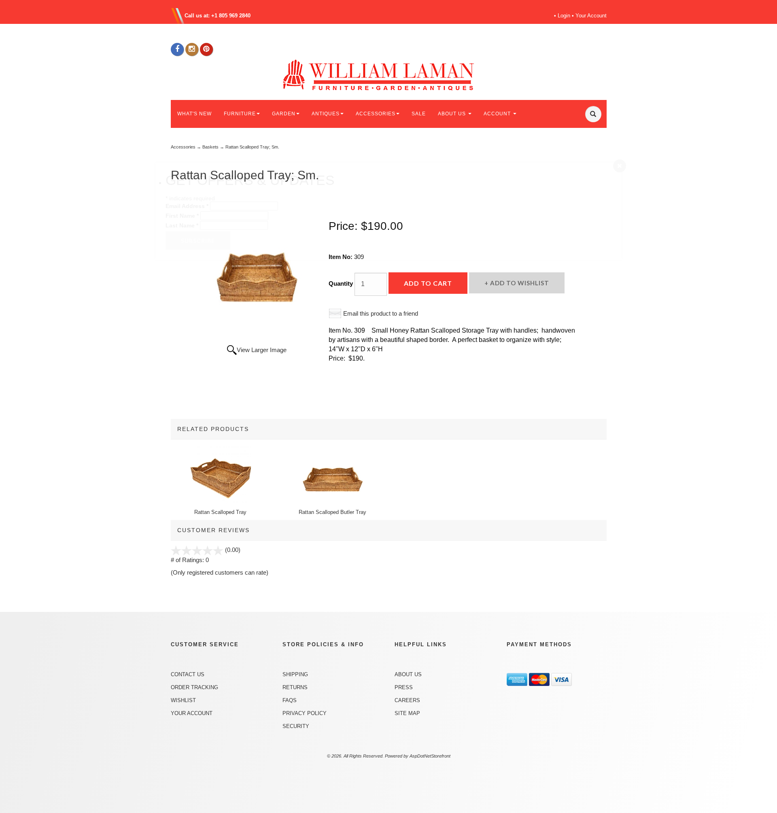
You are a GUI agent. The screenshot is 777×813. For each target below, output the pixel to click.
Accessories (183, 146)
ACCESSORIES (375, 114)
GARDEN (283, 114)
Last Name (182, 225)
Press (404, 687)
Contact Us (187, 674)
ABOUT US (452, 114)
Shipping (295, 674)
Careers (407, 700)
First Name (182, 215)
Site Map (407, 713)
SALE (419, 114)
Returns (295, 687)
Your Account (591, 16)
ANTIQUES (326, 114)
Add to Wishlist (518, 283)
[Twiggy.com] (391, 74)
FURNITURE (240, 114)
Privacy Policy (304, 713)
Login (564, 16)
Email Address (187, 206)
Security (295, 726)
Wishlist (183, 700)
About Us (408, 674)
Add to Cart (428, 283)
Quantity (341, 283)
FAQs (289, 700)
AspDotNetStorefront (430, 756)
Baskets (210, 146)
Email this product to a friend (380, 313)
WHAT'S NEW (194, 114)
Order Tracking (194, 687)
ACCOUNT (498, 114)
